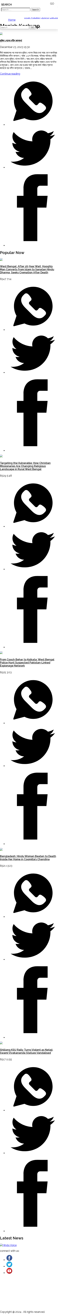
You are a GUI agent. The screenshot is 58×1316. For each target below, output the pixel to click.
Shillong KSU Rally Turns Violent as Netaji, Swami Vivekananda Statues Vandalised (26, 1051)
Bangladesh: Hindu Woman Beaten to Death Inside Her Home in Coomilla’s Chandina (28, 858)
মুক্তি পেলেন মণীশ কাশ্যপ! (11, 40)
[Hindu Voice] (8, 1245)
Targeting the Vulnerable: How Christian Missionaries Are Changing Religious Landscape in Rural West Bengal (25, 466)
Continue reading (10, 73)
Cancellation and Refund (31, 1292)
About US (21, 1288)
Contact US (22, 1300)
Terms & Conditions (27, 1296)
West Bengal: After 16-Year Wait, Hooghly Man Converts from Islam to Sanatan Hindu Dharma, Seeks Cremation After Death (27, 269)
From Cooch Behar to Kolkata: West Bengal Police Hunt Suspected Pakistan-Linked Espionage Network (27, 662)
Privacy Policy (23, 1305)
